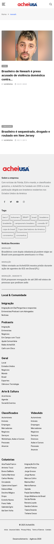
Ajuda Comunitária (9, 341)
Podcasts (7, 322)
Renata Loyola (30, 503)
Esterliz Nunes (8, 500)
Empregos (6, 425)
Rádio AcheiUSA (8, 345)
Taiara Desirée (31, 510)
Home (4, 14)
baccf (5, 217)
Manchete (17, 276)
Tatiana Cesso (31, 513)
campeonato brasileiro (24, 223)
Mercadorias (7, 428)
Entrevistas (6, 330)
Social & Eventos (9, 403)
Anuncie (5, 446)
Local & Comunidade (14, 295)
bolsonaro (15, 217)
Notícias (5, 315)
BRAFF (26, 217)
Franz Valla (6, 503)
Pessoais (5, 443)
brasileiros (44, 217)
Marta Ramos (30, 485)
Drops (4, 496)
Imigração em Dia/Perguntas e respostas (19, 308)
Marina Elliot (30, 482)
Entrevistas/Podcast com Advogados (17, 311)
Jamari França (31, 468)
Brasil (4, 377)
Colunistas (8, 459)
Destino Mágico (8, 493)
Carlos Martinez (8, 475)
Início (6, 530)
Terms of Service (38, 530)
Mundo (4, 373)
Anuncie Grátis (14, 530)
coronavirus (8, 235)
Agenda (5, 400)
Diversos (34, 439)
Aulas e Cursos (37, 443)
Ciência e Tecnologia (10, 384)
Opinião (28, 489)
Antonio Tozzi (7, 468)
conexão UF (42, 223)
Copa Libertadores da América (31, 229)
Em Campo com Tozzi (11, 338)
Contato (48, 530)
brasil (34, 217)
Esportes (5, 381)
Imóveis (5, 421)
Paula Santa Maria (32, 493)
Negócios (5, 334)
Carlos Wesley (7, 478)
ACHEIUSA (8, 84)
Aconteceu (6, 396)
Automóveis (7, 418)
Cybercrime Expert (9, 485)
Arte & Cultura (10, 391)
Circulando (6, 482)
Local (4, 363)
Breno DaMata (8, 471)
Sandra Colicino (31, 506)
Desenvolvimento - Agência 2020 (27, 539)
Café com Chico (8, 348)
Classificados (10, 413)
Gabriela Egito (7, 507)
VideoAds (37, 413)
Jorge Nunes (30, 475)
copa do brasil (9, 229)
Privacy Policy (26, 530)
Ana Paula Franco (9, 464)
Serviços (5, 435)
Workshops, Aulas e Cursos (13, 439)
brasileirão (7, 223)
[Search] (50, 4)
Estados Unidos (8, 366)
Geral (5, 358)
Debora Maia (7, 489)
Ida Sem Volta (7, 511)
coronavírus (21, 235)
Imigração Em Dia (32, 464)
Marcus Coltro (30, 478)
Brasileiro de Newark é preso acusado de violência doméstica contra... (23, 75)
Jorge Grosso (30, 471)
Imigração (6, 248)
